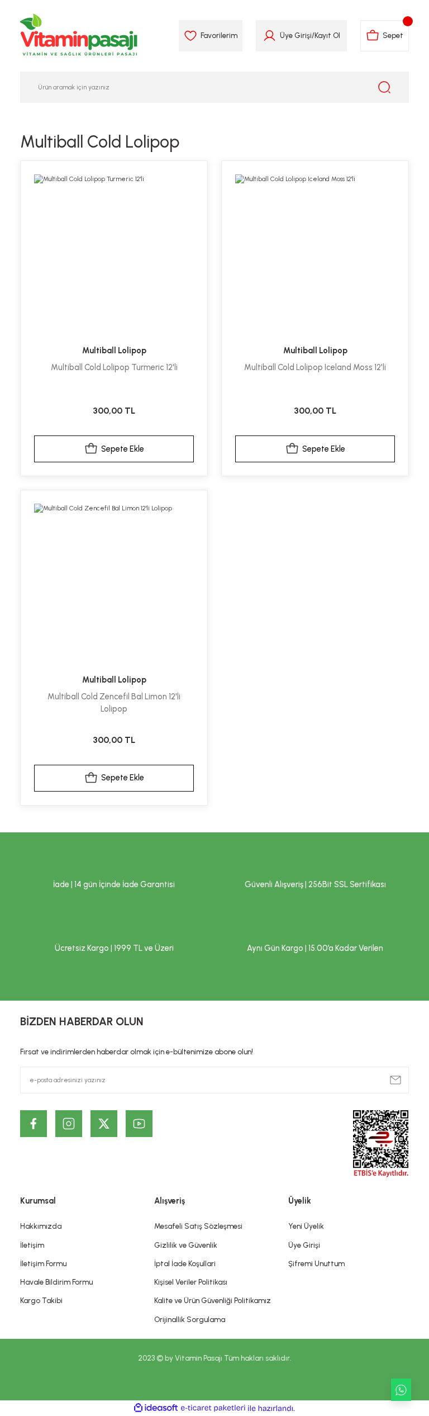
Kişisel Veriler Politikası (190, 1281)
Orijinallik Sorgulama (189, 1319)
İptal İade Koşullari (185, 1263)
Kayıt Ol (327, 35)
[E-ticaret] (213, 1408)
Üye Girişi (296, 35)
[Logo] (79, 35)
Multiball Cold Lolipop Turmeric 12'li (114, 367)
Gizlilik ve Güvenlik (185, 1244)
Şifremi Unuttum (316, 1263)
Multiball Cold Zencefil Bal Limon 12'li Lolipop (113, 703)
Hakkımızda (40, 1225)
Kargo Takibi (41, 1300)
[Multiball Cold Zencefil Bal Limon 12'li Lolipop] (114, 584)
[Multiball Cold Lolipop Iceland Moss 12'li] (315, 254)
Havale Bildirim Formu (56, 1281)
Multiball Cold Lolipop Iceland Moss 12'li (315, 367)
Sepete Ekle (122, 449)
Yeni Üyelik (306, 1225)
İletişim (32, 1244)
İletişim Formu (43, 1263)
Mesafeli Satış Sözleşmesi (198, 1225)
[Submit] (395, 1080)
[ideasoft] (156, 1408)
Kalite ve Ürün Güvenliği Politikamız (212, 1300)
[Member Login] (270, 35)
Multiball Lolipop (114, 350)
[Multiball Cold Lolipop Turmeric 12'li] (114, 254)
